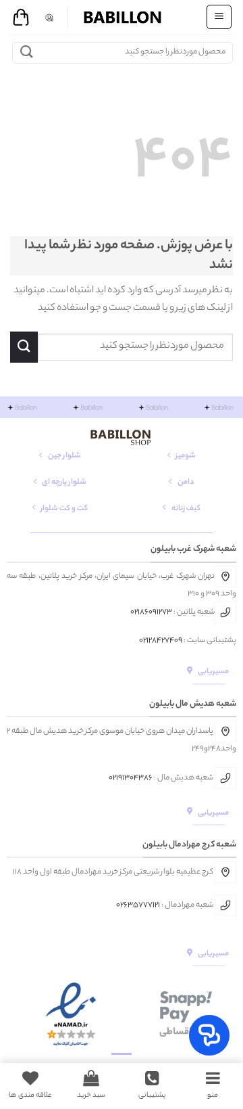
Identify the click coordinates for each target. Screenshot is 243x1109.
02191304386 (131, 778)
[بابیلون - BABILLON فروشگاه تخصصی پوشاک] (121, 17)
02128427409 (160, 641)
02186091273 (151, 612)
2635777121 (140, 904)
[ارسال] (26, 52)
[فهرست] (219, 17)
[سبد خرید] (21, 17)
